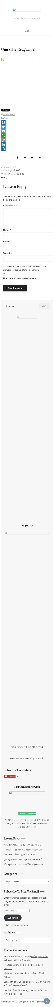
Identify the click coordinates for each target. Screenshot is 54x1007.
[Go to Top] (47, 1001)
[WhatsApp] (27, 135)
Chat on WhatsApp (27, 813)
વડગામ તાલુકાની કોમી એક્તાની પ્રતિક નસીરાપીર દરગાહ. (12, 174)
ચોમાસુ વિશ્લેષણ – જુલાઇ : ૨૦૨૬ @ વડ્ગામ (22, 844)
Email (7, 241)
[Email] (27, 131)
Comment (9, 205)
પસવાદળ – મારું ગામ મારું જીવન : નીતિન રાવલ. (24, 849)
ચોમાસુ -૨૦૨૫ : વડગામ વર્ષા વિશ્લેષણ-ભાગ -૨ (23, 864)
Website (7, 253)
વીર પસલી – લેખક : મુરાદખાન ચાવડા (19, 854)
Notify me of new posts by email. (20, 278)
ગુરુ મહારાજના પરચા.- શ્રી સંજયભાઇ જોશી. (23, 859)
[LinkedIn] (27, 144)
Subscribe (12, 918)
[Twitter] (27, 127)
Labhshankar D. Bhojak (14, 981)
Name (7, 230)
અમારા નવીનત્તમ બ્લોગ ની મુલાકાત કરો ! (27, 758)
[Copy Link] (27, 140)
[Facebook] (27, 122)
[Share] (27, 149)
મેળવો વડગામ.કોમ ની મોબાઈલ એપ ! (27, 747)
